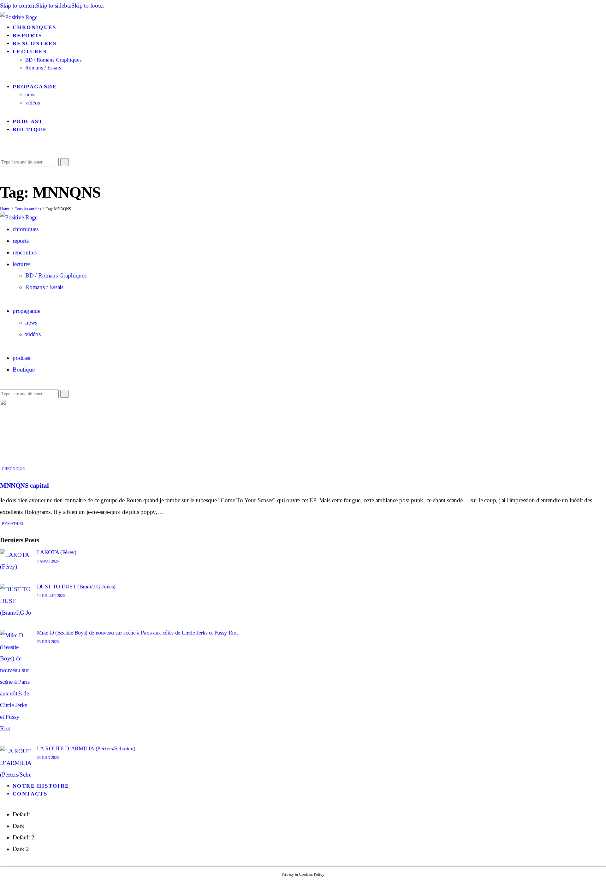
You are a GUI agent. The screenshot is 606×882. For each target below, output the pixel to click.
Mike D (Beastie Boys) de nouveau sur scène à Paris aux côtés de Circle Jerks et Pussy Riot (137, 632)
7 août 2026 (48, 561)
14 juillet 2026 (51, 595)
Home (5, 208)
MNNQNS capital (24, 485)
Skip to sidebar (53, 5)
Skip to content (18, 5)
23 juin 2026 (48, 642)
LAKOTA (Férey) (56, 552)
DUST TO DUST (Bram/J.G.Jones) (76, 586)
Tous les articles (28, 208)
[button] (2, 149)
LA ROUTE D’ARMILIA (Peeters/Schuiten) (86, 748)
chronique (13, 469)
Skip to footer (87, 5)
